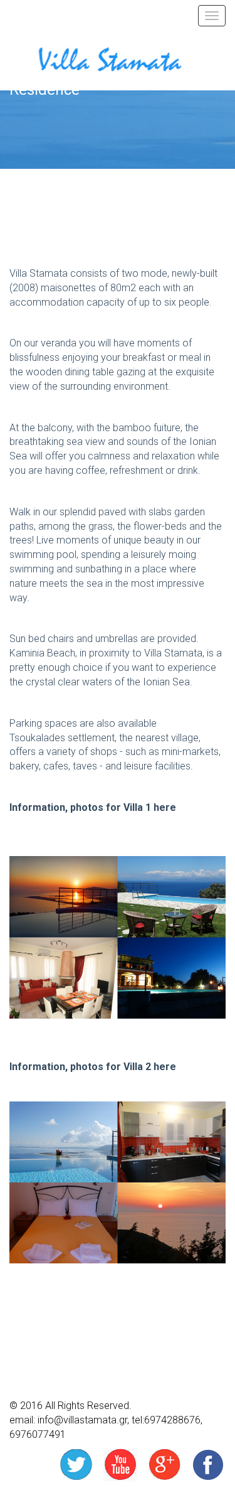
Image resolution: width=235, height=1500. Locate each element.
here (163, 807)
